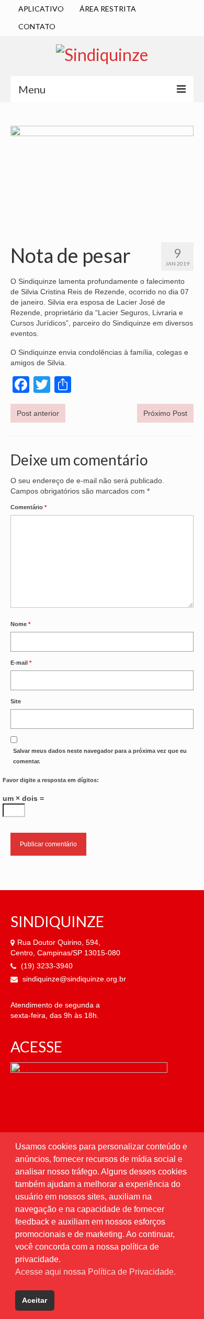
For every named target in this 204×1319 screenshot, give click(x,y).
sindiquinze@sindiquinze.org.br (73, 979)
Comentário (28, 507)
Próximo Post (165, 413)
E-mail (20, 662)
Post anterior (38, 413)
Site (15, 701)
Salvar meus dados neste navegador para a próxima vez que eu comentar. (100, 756)
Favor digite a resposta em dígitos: (51, 780)
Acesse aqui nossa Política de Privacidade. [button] (95, 1271)
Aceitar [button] (34, 1300)
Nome (20, 624)
